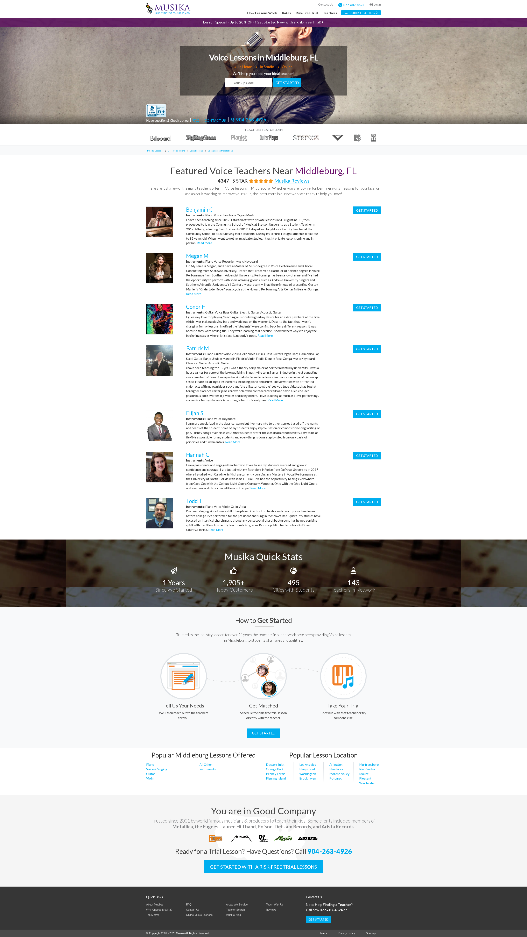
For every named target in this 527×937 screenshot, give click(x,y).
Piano (150, 764)
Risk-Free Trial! (309, 22)
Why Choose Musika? (159, 909)
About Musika (154, 904)
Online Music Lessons (199, 914)
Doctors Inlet (275, 764)
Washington (307, 774)
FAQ (196, 120)
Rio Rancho (367, 769)
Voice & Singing (156, 769)
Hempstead (307, 769)
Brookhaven (307, 778)
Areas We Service (237, 904)
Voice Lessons (196, 150)
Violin (150, 778)
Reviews (271, 909)
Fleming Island (276, 778)
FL (168, 150)
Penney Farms (275, 774)
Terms (323, 933)
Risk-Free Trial (307, 13)
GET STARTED (287, 83)
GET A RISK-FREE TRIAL (360, 12)
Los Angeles (307, 764)
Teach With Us (274, 904)
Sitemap (371, 933)
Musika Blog (233, 914)
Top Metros (153, 914)
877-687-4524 (353, 5)
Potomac (335, 778)
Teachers (330, 13)
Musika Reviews (291, 181)
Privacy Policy (346, 933)
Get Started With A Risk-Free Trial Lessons (263, 867)
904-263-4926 (251, 119)
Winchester (367, 783)
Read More (204, 243)
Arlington (336, 764)
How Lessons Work (262, 13)
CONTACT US (215, 120)
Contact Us (325, 4)
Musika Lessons (154, 150)
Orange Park (274, 769)
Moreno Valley (339, 774)
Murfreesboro (369, 764)
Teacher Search (235, 909)
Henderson (336, 769)
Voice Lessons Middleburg (220, 150)
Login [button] (377, 4)
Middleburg (179, 150)
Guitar (150, 774)
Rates (286, 13)
